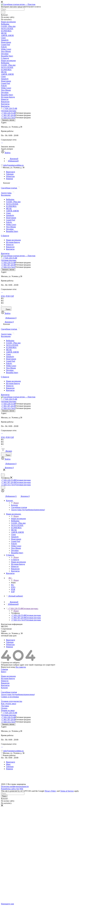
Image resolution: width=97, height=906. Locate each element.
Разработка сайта (12, 789)
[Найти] (3, 12)
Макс (8, 764)
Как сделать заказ (8, 703)
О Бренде (5, 236)
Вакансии (10, 247)
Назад (16, 503)
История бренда (13, 242)
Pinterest (9, 179)
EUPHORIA (11, 206)
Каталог (14, 505)
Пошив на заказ (8, 710)
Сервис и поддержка (10, 697)
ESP (12, 296)
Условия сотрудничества (11, 701)
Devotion (10, 229)
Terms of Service (67, 791)
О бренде (15, 560)
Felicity (9, 222)
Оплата (4, 708)
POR (8, 296)
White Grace (11, 224)
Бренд (3, 672)
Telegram (10, 174)
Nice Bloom (11, 227)
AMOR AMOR (12, 211)
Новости (10, 244)
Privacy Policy (50, 791)
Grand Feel (10, 220)
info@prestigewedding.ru (13, 165)
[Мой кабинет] (2, 492)
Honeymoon (11, 218)
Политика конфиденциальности (15, 786)
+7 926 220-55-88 (10, 108)
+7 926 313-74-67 (8, 117)
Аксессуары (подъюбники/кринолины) (18, 694)
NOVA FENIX (12, 204)
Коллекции (6, 195)
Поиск (4, 796)
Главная (4, 669)
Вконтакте (10, 172)
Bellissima (10, 199)
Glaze (8, 213)
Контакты (10, 249)
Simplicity (10, 215)
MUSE (9, 208)
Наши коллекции (13, 240)
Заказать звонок (8, 120)
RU (12, 585)
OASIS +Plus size (13, 202)
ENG (3, 296)
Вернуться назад (8, 667)
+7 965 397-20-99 (8, 115)
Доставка (5, 706)
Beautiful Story (12, 231)
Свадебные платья (9, 692)
